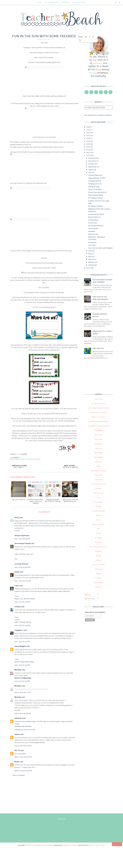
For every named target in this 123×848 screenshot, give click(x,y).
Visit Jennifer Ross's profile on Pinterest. (98, 115)
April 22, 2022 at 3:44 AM (23, 771)
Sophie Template (47, 845)
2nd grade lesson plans (98, 408)
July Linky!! (92, 245)
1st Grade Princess (21, 564)
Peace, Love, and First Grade (24, 599)
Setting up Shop (94, 187)
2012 (88, 155)
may (98, 529)
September (92, 167)
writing (98, 587)
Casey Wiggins (20, 646)
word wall (98, 582)
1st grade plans (98, 403)
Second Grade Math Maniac (24, 662)
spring (98, 573)
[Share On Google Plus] (93, 36)
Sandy (16, 572)
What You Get (93, 234)
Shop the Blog (79, 2)
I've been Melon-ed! (95, 175)
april (98, 466)
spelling (98, 569)
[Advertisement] (44, 794)
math (98, 520)
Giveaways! (92, 242)
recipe (98, 556)
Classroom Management (98, 421)
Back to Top (117, 844)
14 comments (15, 457)
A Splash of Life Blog (98, 412)
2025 (88, 127)
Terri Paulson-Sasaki (22, 543)
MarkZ (16, 762)
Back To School (98, 417)
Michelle (17, 686)
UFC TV (17, 750)
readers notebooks (98, 547)
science (98, 560)
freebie (99, 506)
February (91, 262)
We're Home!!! (93, 228)
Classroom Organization (98, 426)
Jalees (17, 734)
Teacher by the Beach (33, 845)
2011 (88, 268)
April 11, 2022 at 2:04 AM (22, 757)
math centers (98, 524)
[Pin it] (79, 40)
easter (98, 488)
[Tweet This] (85, 36)
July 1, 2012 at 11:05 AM (22, 581)
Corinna (17, 607)
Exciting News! (93, 220)
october (98, 538)
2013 (88, 152)
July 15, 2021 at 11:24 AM (22, 746)
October (91, 164)
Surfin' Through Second (22, 622)
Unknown (18, 718)
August (91, 169)
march (98, 515)
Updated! (91, 231)
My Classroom (52, 2)
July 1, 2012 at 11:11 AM (22, 602)
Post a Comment (18, 775)
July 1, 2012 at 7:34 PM (22, 665)
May (90, 254)
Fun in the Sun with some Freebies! (100, 248)
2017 (88, 141)
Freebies (65, 2)
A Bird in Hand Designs (97, 845)
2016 (88, 144)
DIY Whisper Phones (95, 198)
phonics (98, 542)
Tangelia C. (18, 630)
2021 (88, 135)
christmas (98, 480)
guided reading (98, 511)
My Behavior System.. (95, 206)
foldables (98, 502)
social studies (98, 565)
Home (39, 2)
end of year (98, 493)
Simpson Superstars (21, 535)
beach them (14, 459)
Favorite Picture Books (96, 214)
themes (98, 578)
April (90, 257)
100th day (98, 399)
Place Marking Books (95, 195)
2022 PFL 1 (32, 767)
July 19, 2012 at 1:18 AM (22, 713)
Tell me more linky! (94, 189)
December (92, 158)
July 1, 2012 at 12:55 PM (22, 625)
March (90, 259)
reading (37, 459)
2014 (88, 150)
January (91, 265)
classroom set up (98, 484)
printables (30, 459)
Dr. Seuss (98, 435)
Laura (16, 586)
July (89, 172)
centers (98, 475)
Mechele (17, 670)
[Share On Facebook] (89, 36)
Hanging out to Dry (95, 184)
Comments (90, 599)
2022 (88, 133)
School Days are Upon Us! (97, 192)
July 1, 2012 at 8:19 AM (22, 539)
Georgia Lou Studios (70, 845)
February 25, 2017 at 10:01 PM (24, 730)
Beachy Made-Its (94, 217)
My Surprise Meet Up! (95, 226)
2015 (88, 147)
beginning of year (98, 471)
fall (98, 497)
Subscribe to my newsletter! (95, 612)
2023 (88, 130)
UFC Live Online (20, 754)
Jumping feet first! (94, 181)
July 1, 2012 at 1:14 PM (22, 641)
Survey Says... (93, 223)
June (90, 251)
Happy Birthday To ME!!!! (97, 178)
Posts (88, 595)
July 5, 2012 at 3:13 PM (22, 681)
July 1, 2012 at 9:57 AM (22, 567)
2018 (88, 138)
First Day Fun (98, 348)
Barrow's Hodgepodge (22, 678)
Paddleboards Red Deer (22, 726)
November (92, 161)
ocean (98, 533)
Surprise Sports (39, 742)
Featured (98, 439)
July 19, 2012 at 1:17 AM (22, 692)
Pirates (22, 459)
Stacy (16, 517)
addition (98, 462)
